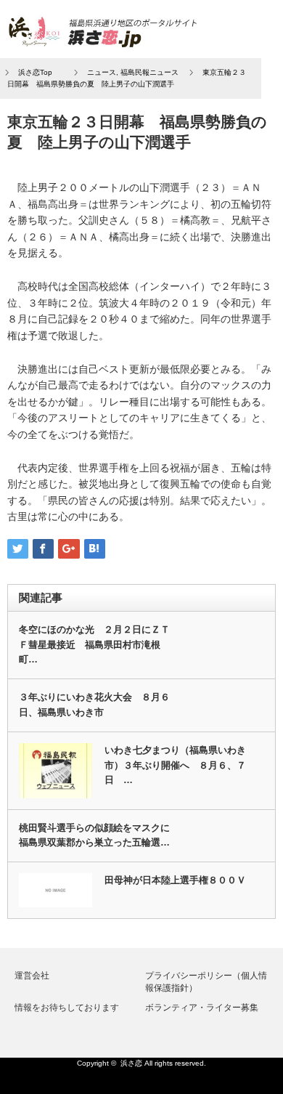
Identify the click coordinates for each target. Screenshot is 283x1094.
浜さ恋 (131, 1063)
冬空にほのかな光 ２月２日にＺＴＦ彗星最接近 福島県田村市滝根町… (94, 644)
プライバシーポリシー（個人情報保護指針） (206, 982)
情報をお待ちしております (67, 1007)
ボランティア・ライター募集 (201, 1007)
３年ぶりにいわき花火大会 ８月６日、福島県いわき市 (94, 705)
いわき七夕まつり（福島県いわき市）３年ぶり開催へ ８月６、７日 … (175, 765)
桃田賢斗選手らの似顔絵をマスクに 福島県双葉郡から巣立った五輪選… (99, 835)
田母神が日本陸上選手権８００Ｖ (175, 880)
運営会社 (32, 976)
